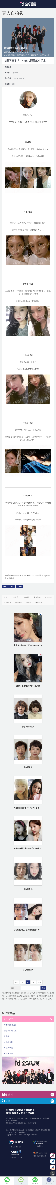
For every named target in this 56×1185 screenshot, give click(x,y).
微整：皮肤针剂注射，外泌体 (28, 686)
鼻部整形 (37, 597)
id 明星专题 (8, 1053)
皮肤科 (9, 1094)
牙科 (7, 1101)
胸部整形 (18, 602)
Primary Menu (50, 4)
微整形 (28, 602)
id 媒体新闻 (8, 1047)
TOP (52, 1174)
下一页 (19, 586)
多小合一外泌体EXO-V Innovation (28, 645)
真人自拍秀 (8, 1019)
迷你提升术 (28, 767)
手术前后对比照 (10, 1024)
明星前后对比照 (10, 1030)
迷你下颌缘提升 (28, 726)
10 (28, 982)
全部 (5, 597)
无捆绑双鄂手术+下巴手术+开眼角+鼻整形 (31, 848)
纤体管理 (38, 602)
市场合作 (10, 1109)
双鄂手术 (26, 597)
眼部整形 (48, 597)
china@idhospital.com (36, 1118)
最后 (39, 982)
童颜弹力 (7, 602)
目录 (4, 586)
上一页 (11, 586)
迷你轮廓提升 (28, 970)
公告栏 (6, 1036)
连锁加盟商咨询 (24, 1109)
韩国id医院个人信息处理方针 (20, 1113)
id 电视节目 (8, 1042)
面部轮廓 (15, 597)
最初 (16, 982)
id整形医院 (28, 4)
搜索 (43, 988)
